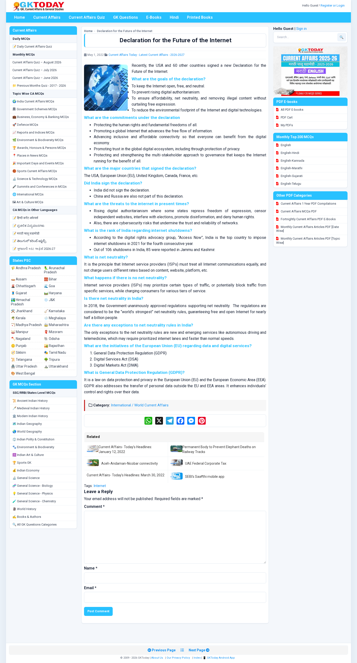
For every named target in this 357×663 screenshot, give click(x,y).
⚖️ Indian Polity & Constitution (33, 439)
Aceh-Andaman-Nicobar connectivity (129, 463)
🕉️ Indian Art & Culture (28, 455)
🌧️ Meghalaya (55, 318)
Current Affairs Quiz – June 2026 (35, 78)
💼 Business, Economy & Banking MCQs (40, 117)
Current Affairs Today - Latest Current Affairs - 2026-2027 (147, 55)
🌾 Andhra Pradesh (26, 268)
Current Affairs (46, 17)
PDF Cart (286, 117)
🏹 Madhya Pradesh (26, 325)
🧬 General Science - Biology (32, 485)
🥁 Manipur (19, 332)
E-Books (154, 17)
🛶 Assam (19, 279)
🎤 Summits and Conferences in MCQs (39, 186)
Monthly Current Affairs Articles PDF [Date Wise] (307, 229)
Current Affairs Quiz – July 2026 (34, 70)
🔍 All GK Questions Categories (34, 524)
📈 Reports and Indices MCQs (33, 132)
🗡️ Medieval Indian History (31, 408)
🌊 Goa (49, 286)
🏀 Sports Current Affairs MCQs (34, 171)
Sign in (301, 28)
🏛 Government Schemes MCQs (34, 109)
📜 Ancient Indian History (30, 401)
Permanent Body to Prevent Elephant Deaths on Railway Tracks (219, 449)
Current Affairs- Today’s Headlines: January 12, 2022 (125, 449)
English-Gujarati (291, 176)
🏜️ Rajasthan (54, 346)
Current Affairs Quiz (87, 17)
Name (90, 568)
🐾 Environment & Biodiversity (33, 447)
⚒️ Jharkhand (21, 311)
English (285, 145)
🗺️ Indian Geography (27, 424)
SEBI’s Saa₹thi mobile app (204, 476)
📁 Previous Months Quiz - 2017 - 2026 (39, 85)
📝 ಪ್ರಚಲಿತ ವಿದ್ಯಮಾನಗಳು (28, 225)
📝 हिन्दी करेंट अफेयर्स (25, 218)
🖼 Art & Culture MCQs (27, 202)
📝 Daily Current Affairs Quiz (32, 46)
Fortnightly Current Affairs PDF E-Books (308, 219)
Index (197, 657)
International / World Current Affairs (140, 405)
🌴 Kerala (18, 318)
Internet (100, 486)
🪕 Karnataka (54, 311)
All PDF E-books (291, 109)
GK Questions (125, 17)
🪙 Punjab (18, 346)
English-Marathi (291, 168)
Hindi (174, 17)
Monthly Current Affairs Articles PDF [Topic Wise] (308, 240)
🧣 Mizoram (53, 332)
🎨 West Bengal (23, 373)
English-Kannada (292, 160)
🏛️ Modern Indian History (30, 416)
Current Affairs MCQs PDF (298, 211)
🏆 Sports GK (21, 462)
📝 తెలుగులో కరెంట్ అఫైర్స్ (29, 241)
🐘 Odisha (52, 339)
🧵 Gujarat (19, 293)
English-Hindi (289, 153)
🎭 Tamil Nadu (55, 352)
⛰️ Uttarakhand (56, 366)
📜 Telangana (21, 359)
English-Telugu (290, 183)
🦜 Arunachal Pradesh (54, 270)
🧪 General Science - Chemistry (34, 501)
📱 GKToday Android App (219, 657)
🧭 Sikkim (18, 352)
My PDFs (286, 125)
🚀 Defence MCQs (25, 124)
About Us (157, 657)
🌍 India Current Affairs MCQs (33, 101)
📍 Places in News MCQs (29, 155)
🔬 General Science (26, 478)
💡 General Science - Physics (32, 493)
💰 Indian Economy (25, 470)
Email (90, 588)
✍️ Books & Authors (26, 517)
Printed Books (200, 17)
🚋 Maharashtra (56, 325)
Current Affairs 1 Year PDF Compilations (308, 203)
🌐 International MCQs (27, 194)
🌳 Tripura (52, 359)
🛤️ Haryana (53, 293)
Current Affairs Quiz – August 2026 (36, 62)
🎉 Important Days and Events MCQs (38, 163)
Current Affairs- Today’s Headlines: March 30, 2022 (125, 475)
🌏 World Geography (27, 431)
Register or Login (333, 5)
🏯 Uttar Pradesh (24, 366)
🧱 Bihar (50, 279)
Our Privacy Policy (178, 657)
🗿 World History (24, 509)
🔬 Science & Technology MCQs (34, 179)
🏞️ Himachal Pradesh (20, 302)
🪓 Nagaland (20, 339)
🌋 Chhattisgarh (23, 286)
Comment (94, 506)
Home (19, 17)
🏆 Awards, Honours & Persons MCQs (39, 148)
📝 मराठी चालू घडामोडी (25, 233)
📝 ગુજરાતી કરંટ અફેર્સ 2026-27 (33, 249)
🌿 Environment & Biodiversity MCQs (37, 140)
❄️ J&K (49, 300)
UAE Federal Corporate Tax (205, 463)
